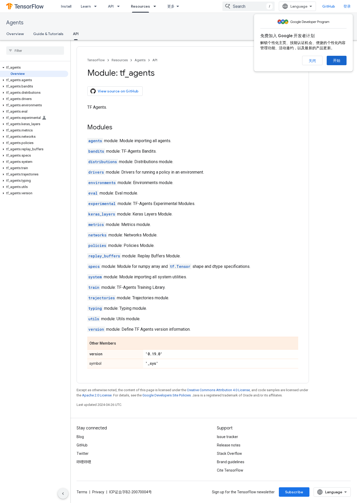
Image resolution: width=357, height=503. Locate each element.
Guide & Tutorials (48, 33)
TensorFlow (96, 60)
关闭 (312, 60)
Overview (15, 33)
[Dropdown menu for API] (120, 6)
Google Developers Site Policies (166, 395)
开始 (336, 60)
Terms (82, 492)
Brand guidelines (230, 462)
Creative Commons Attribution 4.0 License (218, 390)
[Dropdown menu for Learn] (97, 6)
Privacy (98, 492)
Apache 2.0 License (97, 395)
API (111, 6)
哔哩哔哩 (84, 462)
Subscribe (294, 492)
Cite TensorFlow (230, 470)
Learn (86, 6)
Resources (140, 6)
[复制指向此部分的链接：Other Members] (121, 343)
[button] (34, 67)
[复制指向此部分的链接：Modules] (117, 128)
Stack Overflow (229, 453)
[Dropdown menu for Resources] (156, 6)
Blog (80, 437)
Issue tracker (227, 437)
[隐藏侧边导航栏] (63, 493)
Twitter (83, 453)
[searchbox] (35, 50)
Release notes (228, 445)
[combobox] (248, 6)
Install (66, 6)
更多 (171, 6)
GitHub (328, 6)
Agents (15, 22)
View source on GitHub (118, 91)
